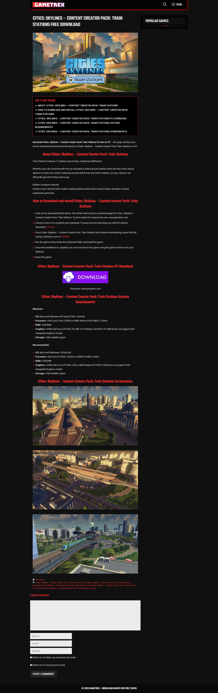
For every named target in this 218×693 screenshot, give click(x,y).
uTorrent (50, 227)
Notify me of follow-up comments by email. (54, 657)
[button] (177, 4)
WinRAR (65, 236)
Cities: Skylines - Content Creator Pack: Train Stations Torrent (70, 588)
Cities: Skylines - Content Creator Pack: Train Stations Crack (61, 582)
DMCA (134, 688)
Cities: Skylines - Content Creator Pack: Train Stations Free (66, 585)
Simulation (40, 580)
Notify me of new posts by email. (48, 665)
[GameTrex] (49, 4)
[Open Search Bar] (165, 4)
